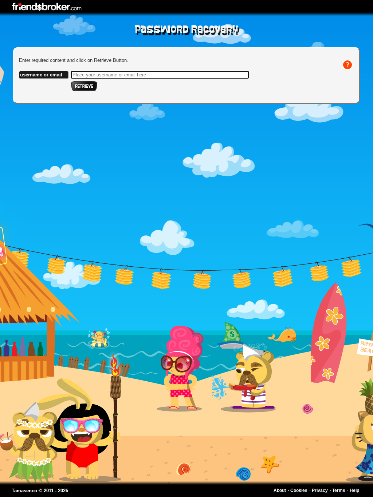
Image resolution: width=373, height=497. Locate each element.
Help (354, 490)
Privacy (320, 490)
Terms (338, 490)
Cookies (298, 490)
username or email (41, 74)
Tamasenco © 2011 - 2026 (40, 490)
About (280, 490)
